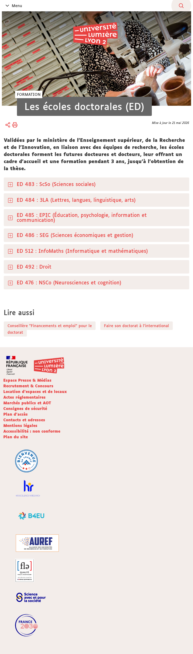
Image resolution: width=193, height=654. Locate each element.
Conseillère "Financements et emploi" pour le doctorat (50, 329)
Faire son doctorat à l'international (136, 325)
